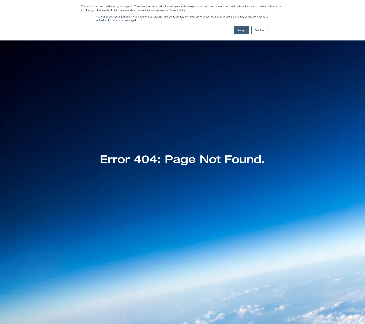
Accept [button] (241, 30)
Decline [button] (259, 30)
